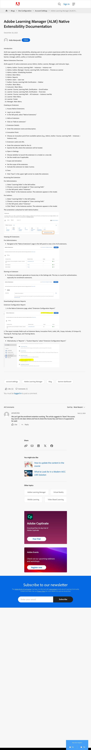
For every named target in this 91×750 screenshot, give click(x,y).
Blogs (13, 11)
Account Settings (41, 11)
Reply (27, 424)
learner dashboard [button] (64, 381)
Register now (36, 567)
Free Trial (37, 539)
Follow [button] (26, 40)
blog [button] (50, 381)
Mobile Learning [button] (33, 499)
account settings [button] (12, 381)
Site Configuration (25, 11)
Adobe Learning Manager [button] (33, 381)
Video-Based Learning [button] (56, 499)
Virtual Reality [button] (58, 492)
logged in (18, 393)
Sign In (66, 4)
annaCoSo (15, 413)
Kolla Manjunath (15, 40)
